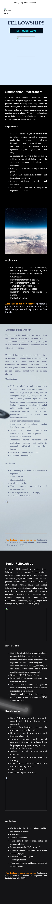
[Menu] (46, 12)
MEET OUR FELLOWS (26, 31)
